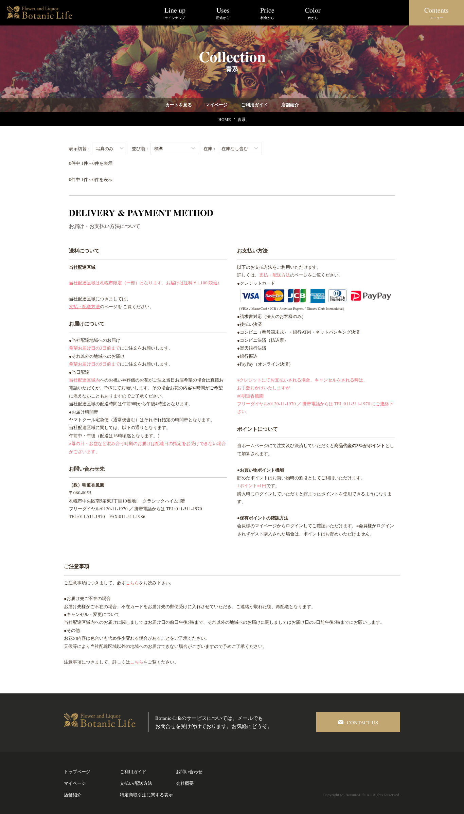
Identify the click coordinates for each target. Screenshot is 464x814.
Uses (223, 12)
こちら (132, 583)
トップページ (77, 771)
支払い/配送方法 (136, 783)
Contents (436, 12)
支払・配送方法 (84, 306)
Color (313, 12)
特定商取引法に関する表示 (146, 795)
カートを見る (178, 104)
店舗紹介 (290, 104)
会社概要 (185, 783)
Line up (174, 12)
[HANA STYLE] (41, 8)
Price (267, 12)
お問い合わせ (189, 771)
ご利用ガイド (254, 104)
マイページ (216, 104)
